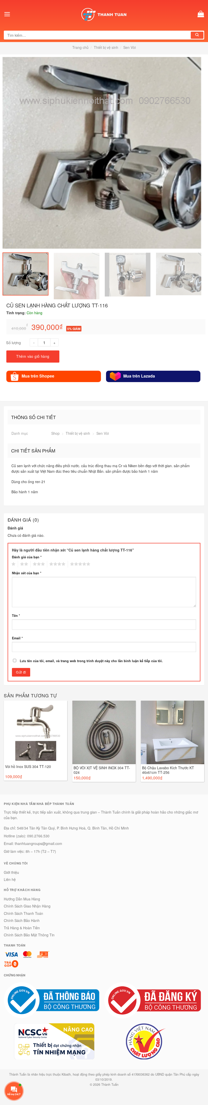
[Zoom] (8, 243)
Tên (16, 615)
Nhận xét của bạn (26, 573)
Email (17, 638)
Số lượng (13, 342)
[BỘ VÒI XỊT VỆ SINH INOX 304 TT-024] (104, 732)
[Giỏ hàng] (201, 14)
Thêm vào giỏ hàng (32, 356)
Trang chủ (80, 47)
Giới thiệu (11, 872)
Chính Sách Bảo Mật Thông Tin (29, 934)
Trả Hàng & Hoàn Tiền (22, 927)
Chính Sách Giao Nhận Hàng (27, 906)
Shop (55, 433)
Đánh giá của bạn (27, 557)
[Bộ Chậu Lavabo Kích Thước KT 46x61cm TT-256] (172, 732)
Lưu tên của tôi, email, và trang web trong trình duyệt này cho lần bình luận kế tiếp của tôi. (91, 661)
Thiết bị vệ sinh (106, 47)
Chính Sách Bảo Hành (22, 920)
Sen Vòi (129, 47)
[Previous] (5, 152)
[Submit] (197, 35)
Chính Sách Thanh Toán (23, 913)
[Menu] (7, 14)
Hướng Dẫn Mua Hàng (22, 898)
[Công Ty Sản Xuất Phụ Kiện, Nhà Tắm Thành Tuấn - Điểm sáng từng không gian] (104, 14)
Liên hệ (10, 879)
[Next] (198, 152)
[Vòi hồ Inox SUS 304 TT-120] (35, 732)
